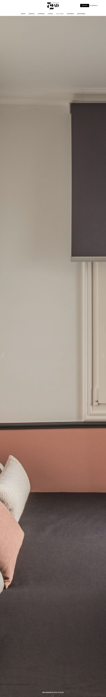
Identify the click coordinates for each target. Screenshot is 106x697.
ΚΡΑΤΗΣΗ (84, 5)
